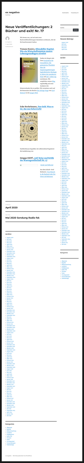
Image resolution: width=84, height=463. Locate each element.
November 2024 (11, 274)
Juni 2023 (9, 289)
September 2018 (11, 367)
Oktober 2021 (10, 313)
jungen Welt (34, 93)
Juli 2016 (9, 408)
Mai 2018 (9, 372)
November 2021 (11, 312)
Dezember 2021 (11, 310)
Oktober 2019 (10, 348)
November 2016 (11, 403)
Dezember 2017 (11, 381)
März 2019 (9, 358)
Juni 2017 (9, 391)
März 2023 (9, 294)
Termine (9, 438)
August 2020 (10, 332)
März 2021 (9, 320)
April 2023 (9, 293)
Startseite (65, 13)
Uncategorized (10, 441)
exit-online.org (51, 76)
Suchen (62, 27)
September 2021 (11, 315)
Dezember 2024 (11, 272)
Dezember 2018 (11, 364)
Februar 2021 (10, 322)
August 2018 (10, 369)
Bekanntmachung (11, 431)
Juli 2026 (9, 239)
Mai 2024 (9, 284)
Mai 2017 (9, 393)
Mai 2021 (9, 317)
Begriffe (9, 429)
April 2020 (9, 339)
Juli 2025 (9, 260)
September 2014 (11, 410)
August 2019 (10, 351)
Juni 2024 (9, 282)
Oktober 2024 (10, 275)
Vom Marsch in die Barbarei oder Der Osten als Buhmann (47, 174)
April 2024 (9, 286)
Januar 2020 (10, 343)
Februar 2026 (10, 248)
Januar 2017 (10, 400)
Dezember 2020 (11, 325)
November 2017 (11, 383)
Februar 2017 (10, 398)
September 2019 (11, 350)
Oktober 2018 (10, 365)
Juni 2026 (9, 241)
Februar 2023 (10, 296)
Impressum (75, 13)
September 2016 (11, 407)
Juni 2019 (9, 353)
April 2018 (9, 374)
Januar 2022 (10, 308)
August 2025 (10, 258)
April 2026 (9, 244)
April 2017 (9, 395)
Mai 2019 (9, 355)
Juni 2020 (9, 336)
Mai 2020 (9, 338)
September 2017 (11, 386)
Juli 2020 (9, 334)
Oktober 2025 (10, 255)
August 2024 (10, 279)
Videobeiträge (10, 445)
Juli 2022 (9, 300)
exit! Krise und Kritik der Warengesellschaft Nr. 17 (37, 159)
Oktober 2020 (10, 329)
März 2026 (9, 246)
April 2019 (9, 357)
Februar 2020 (10, 341)
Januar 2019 (10, 362)
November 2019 (11, 346)
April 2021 (9, 319)
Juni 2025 (9, 261)
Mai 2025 (9, 263)
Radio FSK (9, 436)
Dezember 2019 (11, 344)
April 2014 (9, 412)
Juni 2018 (9, 370)
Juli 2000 (9, 415)
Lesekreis (9, 432)
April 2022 (9, 303)
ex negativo (12, 12)
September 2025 (11, 256)
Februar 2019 (10, 360)
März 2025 (9, 267)
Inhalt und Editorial (46, 165)
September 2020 (11, 331)
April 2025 (9, 265)
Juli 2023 (9, 287)
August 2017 (10, 388)
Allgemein (9, 427)
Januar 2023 (10, 298)
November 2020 (11, 327)
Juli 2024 (9, 280)
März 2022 (9, 305)
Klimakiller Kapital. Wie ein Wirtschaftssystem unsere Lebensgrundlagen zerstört (37, 51)
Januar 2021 (10, 324)
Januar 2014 (10, 414)
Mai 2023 (9, 291)
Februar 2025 (10, 268)
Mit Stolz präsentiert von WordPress (22, 455)
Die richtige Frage (43, 90)
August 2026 (10, 237)
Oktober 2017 (10, 384)
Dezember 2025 (11, 251)
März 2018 (9, 376)
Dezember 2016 (11, 402)
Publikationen (9, 46)
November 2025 (11, 253)
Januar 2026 (10, 249)
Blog (53, 81)
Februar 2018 (10, 377)
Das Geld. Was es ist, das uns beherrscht (36, 107)
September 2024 (11, 277)
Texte (8, 439)
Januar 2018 (10, 379)
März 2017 (9, 396)
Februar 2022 (10, 306)
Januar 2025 (10, 270)
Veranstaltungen (11, 443)
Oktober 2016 (10, 405)
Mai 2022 (9, 301)
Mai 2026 (9, 242)
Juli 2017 (9, 389)
